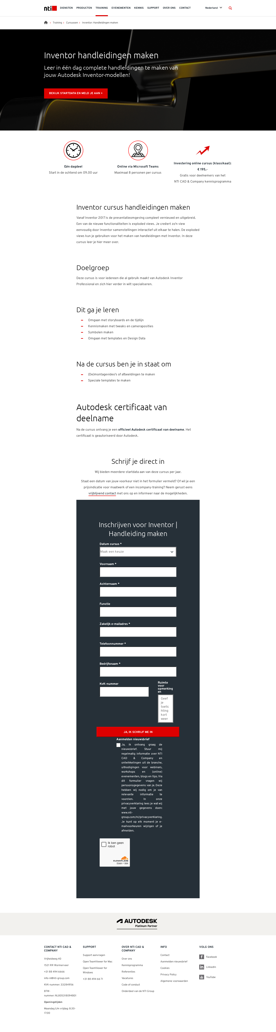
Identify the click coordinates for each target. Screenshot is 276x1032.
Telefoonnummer (111, 644)
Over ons (127, 959)
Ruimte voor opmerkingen (165, 687)
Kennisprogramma (132, 965)
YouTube (211, 977)
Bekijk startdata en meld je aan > (76, 93)
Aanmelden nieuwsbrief (173, 961)
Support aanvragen (94, 955)
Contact (165, 955)
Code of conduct (131, 984)
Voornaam (107, 564)
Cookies (165, 968)
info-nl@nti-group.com (57, 978)
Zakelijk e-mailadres (114, 624)
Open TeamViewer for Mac (97, 961)
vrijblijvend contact (102, 494)
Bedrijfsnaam (109, 664)
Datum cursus (109, 544)
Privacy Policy (168, 974)
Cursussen (72, 22)
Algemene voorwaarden (174, 981)
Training (57, 22)
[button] (230, 8)
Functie (105, 604)
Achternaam (108, 584)
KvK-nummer (109, 684)
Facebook (211, 957)
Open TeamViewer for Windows (95, 970)
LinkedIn (211, 967)
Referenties (128, 972)
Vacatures (127, 978)
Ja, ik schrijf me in (138, 732)
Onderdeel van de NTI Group (138, 991)
